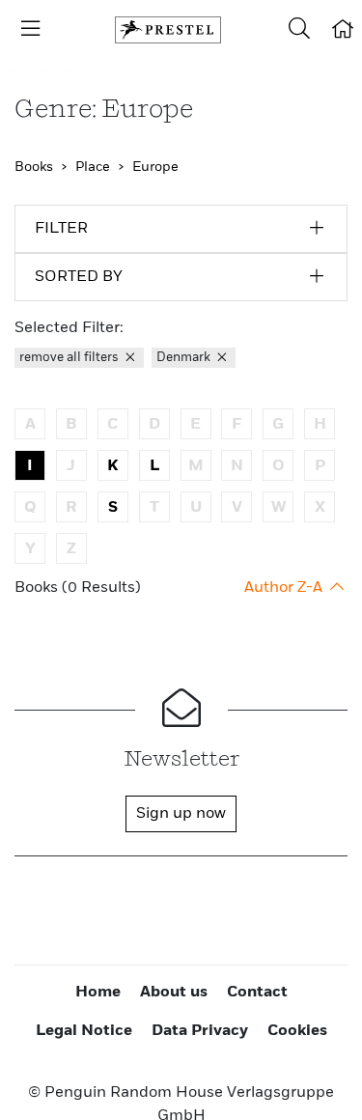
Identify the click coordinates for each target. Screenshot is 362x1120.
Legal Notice (84, 1031)
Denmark (184, 357)
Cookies (297, 1031)
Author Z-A (285, 588)
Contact (257, 992)
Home (98, 992)
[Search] (299, 30)
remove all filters (70, 357)
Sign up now (181, 814)
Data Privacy (200, 1031)
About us (174, 992)
